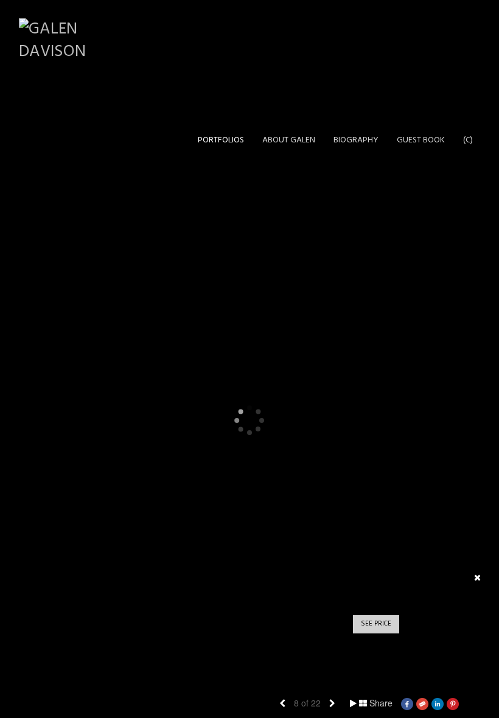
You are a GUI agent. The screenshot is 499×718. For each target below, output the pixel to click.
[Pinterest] (453, 703)
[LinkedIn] (437, 703)
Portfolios (221, 140)
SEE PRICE (376, 623)
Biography (356, 140)
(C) (468, 140)
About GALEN (288, 140)
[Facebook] (407, 703)
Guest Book (421, 140)
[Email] (422, 703)
